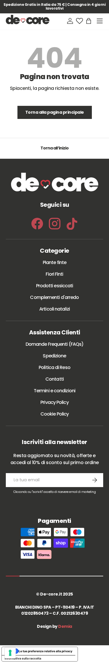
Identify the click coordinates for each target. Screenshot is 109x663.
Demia (65, 626)
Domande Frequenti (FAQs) (54, 344)
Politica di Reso (54, 367)
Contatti (54, 379)
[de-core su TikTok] (72, 224)
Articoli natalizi (54, 309)
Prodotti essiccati (54, 285)
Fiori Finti (54, 274)
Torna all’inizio (54, 148)
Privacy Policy (54, 402)
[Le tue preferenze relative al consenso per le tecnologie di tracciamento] (10, 652)
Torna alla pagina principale (54, 112)
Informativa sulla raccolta (23, 658)
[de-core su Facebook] (37, 223)
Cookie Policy (54, 414)
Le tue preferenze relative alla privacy (45, 651)
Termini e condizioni (54, 390)
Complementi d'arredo (54, 297)
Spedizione (54, 355)
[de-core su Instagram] (54, 223)
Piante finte (54, 262)
